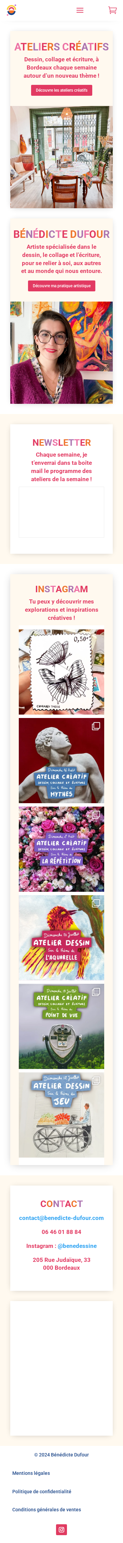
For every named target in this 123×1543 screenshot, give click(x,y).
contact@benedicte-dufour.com (61, 1217)
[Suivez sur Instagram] (61, 1529)
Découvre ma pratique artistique (62, 286)
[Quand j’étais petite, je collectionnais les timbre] (61, 672)
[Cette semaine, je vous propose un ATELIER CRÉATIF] (61, 849)
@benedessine (77, 1245)
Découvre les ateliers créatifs (61, 90)
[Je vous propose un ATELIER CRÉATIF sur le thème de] (61, 760)
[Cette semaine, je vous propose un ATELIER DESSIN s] (61, 937)
